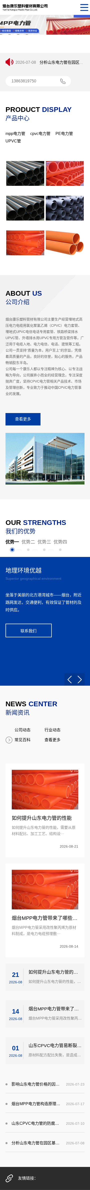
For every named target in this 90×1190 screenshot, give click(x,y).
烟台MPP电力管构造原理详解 (36, 1104)
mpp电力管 (15, 133)
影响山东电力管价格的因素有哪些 (36, 1084)
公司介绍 (18, 302)
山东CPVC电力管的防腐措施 (36, 1123)
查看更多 (23, 419)
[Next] (79, 679)
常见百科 (22, 740)
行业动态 (52, 730)
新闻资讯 (18, 712)
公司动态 (22, 730)
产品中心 (18, 118)
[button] (36, 48)
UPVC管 (13, 141)
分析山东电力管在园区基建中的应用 (36, 1143)
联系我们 (28, 631)
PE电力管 (64, 133)
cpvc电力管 (40, 133)
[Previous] (69, 679)
